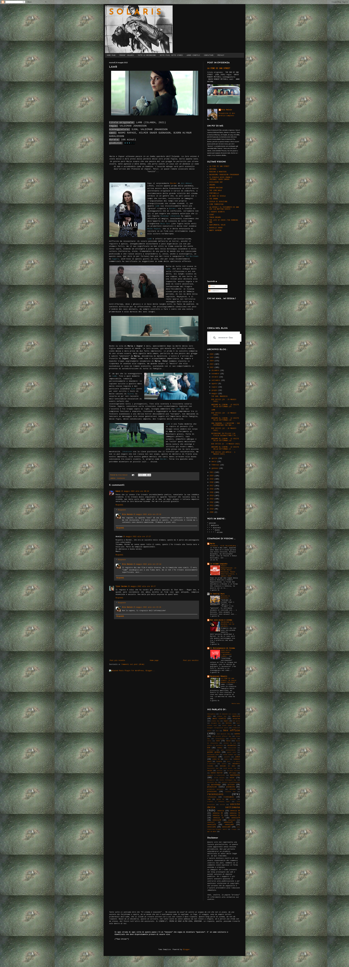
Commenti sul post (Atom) (132, 664)
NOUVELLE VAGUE (216, 228)
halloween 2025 (213, 754)
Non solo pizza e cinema (221, 620)
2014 (212, 496)
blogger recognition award (217, 728)
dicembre (216, 370)
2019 (212, 479)
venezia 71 (218, 815)
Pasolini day (212, 782)
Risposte (122, 510)
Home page (154, 660)
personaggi (216, 785)
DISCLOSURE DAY (216, 182)
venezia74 (235, 818)
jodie (237, 757)
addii (209, 716)
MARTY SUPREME (215, 231)
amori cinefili (219, 719)
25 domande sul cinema (228, 714)
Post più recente (117, 660)
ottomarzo (211, 780)
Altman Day (221, 716)
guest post (231, 752)
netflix (219, 770)
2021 (212, 472)
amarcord (236, 716)
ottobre (215, 377)
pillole (231, 785)
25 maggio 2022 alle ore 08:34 (135, 491)
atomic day (215, 721)
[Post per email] (133, 475)
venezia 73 (218, 818)
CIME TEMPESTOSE (216, 204)
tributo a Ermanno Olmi (218, 801)
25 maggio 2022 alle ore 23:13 (147, 514)
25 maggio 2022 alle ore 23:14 (147, 564)
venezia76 (231, 820)
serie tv (220, 799)
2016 (212, 489)
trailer (233, 799)
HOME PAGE (111, 55)
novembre (216, 374)
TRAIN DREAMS (215, 217)
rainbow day (230, 791)
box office (231, 730)
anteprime (236, 718)
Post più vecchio (190, 660)
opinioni (235, 775)
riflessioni (211, 797)
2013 (212, 499)
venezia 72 (235, 815)
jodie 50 (215, 759)
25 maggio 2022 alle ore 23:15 (147, 607)
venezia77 (211, 822)
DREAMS (212, 185)
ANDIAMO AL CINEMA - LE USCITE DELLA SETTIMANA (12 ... (225, 440)
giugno (215, 390)
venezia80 (229, 825)
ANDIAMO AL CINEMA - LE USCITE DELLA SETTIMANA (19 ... (225, 419)
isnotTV (227, 757)
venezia (220, 811)
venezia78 (228, 822)
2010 (212, 509)
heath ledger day (230, 754)
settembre (216, 380)
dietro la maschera (215, 745)
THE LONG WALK (215, 190)
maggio (215, 394)
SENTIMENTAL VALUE (217, 225)
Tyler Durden (121, 586)
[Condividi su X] (144, 475)
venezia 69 (218, 813)
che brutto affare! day (221, 736)
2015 (212, 492)
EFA (208, 748)
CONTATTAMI (208, 55)
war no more (211, 831)
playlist (212, 787)
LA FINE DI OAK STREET (218, 68)
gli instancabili (228, 750)
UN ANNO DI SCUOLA (217, 196)
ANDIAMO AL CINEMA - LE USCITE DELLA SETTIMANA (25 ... (225, 406)
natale (209, 770)
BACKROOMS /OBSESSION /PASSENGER (224, 175)
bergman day (216, 723)
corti (209, 741)
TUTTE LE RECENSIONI (147, 55)
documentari (231, 745)
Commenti (214, 291)
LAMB (213, 410)
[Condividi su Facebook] (147, 475)
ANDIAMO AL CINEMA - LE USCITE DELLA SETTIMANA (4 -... (225, 448)
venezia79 (211, 825)
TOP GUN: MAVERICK (219, 396)
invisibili (212, 757)
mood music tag (230, 768)
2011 (212, 506)
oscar (232, 778)
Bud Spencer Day (223, 734)
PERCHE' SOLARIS (126, 55)
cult (218, 741)
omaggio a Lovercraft (216, 775)
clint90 (233, 738)
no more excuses (233, 770)
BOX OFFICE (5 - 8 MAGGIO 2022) (225, 444)
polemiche (230, 787)
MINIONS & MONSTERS (217, 172)
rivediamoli (228, 797)
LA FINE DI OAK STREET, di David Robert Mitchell (228, 680)
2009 (212, 512)
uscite (222, 804)
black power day (229, 725)
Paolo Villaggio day (228, 780)
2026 (212, 354)
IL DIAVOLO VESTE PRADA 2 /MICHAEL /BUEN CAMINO (220, 178)
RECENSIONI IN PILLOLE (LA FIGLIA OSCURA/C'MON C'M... (224, 434)
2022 (212, 367)
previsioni (212, 792)
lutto (224, 763)
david (228, 741)
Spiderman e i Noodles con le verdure (227, 624)
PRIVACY (220, 55)
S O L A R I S (135, 12)
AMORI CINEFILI (193, 55)
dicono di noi (230, 743)
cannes (237, 734)
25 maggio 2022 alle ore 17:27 (137, 537)
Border (173, 183)
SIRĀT (211, 215)
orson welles (219, 777)
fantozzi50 (232, 748)
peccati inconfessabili (231, 782)
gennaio (215, 468)
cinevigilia (219, 738)
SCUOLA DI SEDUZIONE (218, 202)
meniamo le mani (227, 766)
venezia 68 (235, 811)
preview (232, 789)
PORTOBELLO (214, 193)
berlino (228, 723)
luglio (215, 387)
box (217, 731)
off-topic (232, 773)
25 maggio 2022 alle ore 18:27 (142, 586)
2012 (212, 502)
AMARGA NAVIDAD (216, 188)
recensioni (121, 478)
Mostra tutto (236, 703)
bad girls (236, 721)
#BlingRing (211, 714)
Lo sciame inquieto (218, 564)
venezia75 (217, 820)
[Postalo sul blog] (142, 475)
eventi (219, 748)
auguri (226, 721)
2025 (212, 357)
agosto (215, 384)
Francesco (211, 750)
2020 (212, 476)
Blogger (186, 950)
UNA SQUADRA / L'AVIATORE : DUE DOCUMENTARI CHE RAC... (225, 424)
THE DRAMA (213, 199)
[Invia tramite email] (139, 475)
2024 (212, 361)
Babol (118, 491)
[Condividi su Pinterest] (149, 475)
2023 (212, 364)
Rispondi (119, 505)
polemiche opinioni (215, 789)
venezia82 (226, 827)
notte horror (216, 773)
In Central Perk (217, 594)
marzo (214, 462)
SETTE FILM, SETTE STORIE (171, 55)
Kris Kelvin (127, 514)
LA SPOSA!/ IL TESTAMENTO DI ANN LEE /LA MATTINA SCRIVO (224, 208)
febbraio (216, 465)
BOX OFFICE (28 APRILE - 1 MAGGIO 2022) (223, 453)
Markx (212, 544)
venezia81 (211, 827)
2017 (212, 486)
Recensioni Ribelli (218, 676)
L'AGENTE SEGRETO (217, 212)
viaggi (233, 829)
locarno (219, 761)
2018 (212, 482)
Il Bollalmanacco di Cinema (222, 648)
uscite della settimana (223, 806)
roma (208, 799)
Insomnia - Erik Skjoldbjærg (223, 546)
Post (212, 286)
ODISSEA (212, 169)
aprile (215, 458)
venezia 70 (235, 813)
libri (226, 759)
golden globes (213, 752)
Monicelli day (212, 768)
